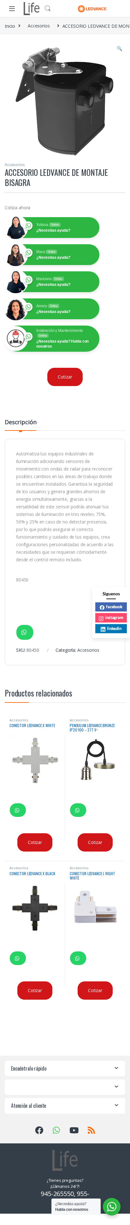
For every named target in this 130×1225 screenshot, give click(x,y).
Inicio (10, 26)
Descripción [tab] (20, 422)
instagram (114, 617)
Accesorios (39, 26)
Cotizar (65, 377)
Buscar (47, 8)
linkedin (114, 628)
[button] (119, 48)
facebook (114, 606)
